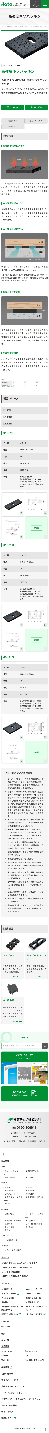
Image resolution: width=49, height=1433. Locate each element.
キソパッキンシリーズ (26, 26)
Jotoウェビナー (32, 1289)
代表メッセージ (30, 1351)
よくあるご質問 (9, 1141)
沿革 (26, 1356)
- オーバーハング (10, 1191)
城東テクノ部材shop (9, 1314)
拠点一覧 (42, 1141)
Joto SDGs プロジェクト (34, 1360)
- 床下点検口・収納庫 (12, 1221)
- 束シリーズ (29, 1178)
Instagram (5, 1326)
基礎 (15, 26)
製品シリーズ (35, 121)
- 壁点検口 (7, 1224)
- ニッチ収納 (8, 1227)
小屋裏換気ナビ (32, 1302)
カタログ (14, 107)
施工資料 (38, 107)
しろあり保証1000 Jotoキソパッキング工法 (19, 1263)
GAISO (4, 1183)
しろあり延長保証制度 (10, 1272)
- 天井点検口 (29, 1221)
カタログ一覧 (6, 1289)
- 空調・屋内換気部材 (33, 1224)
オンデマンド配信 (8, 1294)
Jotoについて (7, 1351)
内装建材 (5, 1210)
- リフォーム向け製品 (12, 1250)
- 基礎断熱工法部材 (32, 1171)
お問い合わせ (22, 1141)
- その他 (6, 1204)
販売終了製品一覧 (33, 1298)
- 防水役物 (29, 1194)
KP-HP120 (7, 417)
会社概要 (5, 1356)
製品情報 (9, 26)
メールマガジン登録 (34, 1314)
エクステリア (6, 1236)
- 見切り (6, 1230)
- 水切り (6, 1187)
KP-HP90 (7, 410)
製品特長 (11, 121)
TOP (2, 26)
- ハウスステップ (10, 1240)
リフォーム (5, 1245)
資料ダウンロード (33, 1294)
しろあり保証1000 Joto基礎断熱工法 (16, 1267)
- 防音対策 (28, 1227)
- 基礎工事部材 (9, 1178)
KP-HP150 (7, 424)
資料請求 (33, 1141)
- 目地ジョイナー (10, 1194)
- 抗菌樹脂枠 (8, 1214)
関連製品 (11, 127)
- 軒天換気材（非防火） (34, 1197)
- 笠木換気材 (29, 1191)
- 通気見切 (28, 1187)
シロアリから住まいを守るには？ (15, 1276)
